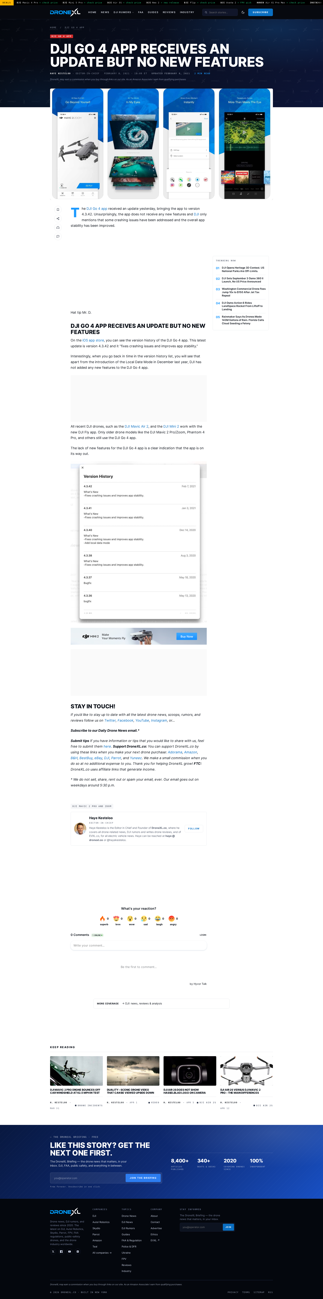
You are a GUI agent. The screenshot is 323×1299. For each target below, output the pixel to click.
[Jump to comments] (58, 236)
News (105, 12)
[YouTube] (70, 1252)
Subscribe (260, 12)
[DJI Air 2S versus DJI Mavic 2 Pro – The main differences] (246, 1071)
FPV (124, 1258)
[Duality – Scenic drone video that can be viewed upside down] (133, 1071)
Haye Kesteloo (101, 818)
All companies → (102, 1252)
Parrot (116, 758)
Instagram (159, 720)
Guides (153, 12)
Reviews (169, 12)
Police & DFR (129, 1246)
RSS (270, 1292)
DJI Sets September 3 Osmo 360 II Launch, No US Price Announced (242, 280)
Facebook (125, 720)
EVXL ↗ (155, 1240)
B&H (74, 758)
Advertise (156, 1228)
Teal (95, 1246)
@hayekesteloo (116, 840)
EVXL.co (94, 835)
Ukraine (126, 1252)
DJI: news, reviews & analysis (143, 1003)
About (154, 1215)
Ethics (154, 1234)
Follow (194, 828)
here (107, 746)
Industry (187, 12)
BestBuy (86, 758)
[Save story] (58, 209)
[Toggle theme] (243, 12)
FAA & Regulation (132, 1240)
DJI (196, 214)
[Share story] (58, 218)
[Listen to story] (58, 227)
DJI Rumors (122, 12)
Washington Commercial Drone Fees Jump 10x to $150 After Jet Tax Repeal (244, 292)
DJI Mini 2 (171, 426)
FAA (141, 12)
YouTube (142, 720)
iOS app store (93, 340)
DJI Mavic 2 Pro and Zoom (92, 806)
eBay (98, 758)
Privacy (233, 1292)
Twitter (110, 720)
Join (228, 1227)
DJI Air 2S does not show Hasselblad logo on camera (185, 1091)
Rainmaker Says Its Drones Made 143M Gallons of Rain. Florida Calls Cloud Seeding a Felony (243, 320)
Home (92, 12)
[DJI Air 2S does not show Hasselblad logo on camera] (190, 1071)
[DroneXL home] (65, 12)
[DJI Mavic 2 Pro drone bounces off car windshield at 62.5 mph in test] (76, 1071)
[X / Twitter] (53, 1252)
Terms (246, 1292)
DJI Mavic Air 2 (136, 426)
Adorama (175, 752)
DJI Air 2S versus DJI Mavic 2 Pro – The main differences (240, 1091)
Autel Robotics (101, 1222)
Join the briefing (143, 1177)
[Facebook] (61, 1252)
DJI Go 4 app (97, 209)
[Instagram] (78, 1252)
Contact (155, 1222)
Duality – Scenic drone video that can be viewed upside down (130, 1091)
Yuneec (136, 758)
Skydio (96, 1228)
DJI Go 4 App (74, 27)
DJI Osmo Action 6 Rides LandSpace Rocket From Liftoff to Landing (242, 306)
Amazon (190, 752)
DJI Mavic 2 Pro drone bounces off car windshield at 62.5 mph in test (75, 1091)
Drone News (129, 1215)
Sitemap (259, 1292)
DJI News (127, 1222)
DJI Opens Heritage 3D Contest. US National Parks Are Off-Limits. (243, 269)
